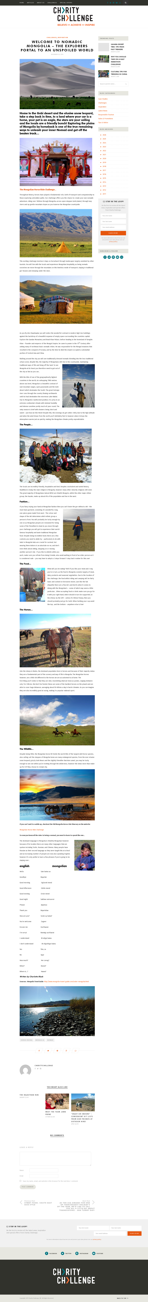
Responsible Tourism (106, 115)
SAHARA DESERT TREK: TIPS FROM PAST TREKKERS (117, 46)
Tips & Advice (103, 123)
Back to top (122, 1298)
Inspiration (63, 37)
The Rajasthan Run (29, 1095)
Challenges (52, 2)
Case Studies (103, 99)
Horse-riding (26, 1040)
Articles (30, 2)
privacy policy (113, 241)
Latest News (102, 111)
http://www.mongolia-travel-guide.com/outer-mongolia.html (66, 982)
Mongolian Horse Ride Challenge (32, 830)
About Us (40, 2)
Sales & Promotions (105, 119)
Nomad (50, 1040)
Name (22, 1170)
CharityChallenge (44, 1066)
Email (21, 1176)
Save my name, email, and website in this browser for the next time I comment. (50, 1181)
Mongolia (39, 1040)
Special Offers (66, 2)
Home (22, 2)
